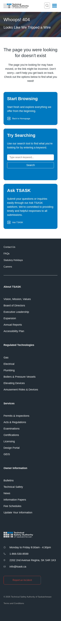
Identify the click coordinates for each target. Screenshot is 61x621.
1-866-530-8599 (18, 553)
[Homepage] (16, 5)
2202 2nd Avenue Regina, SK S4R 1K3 (32, 560)
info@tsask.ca (17, 566)
